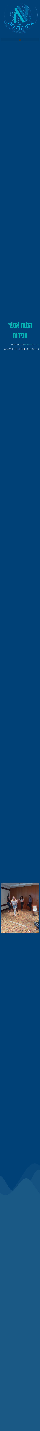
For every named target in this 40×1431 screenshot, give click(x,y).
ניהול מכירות (28, 344)
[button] (20, 39)
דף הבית (36, 344)
